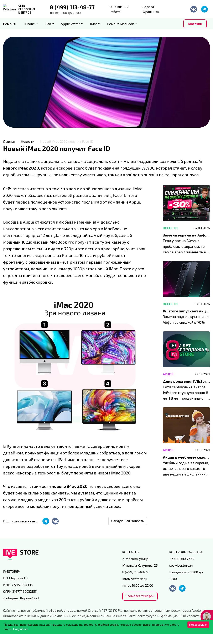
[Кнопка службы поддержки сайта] (207, 616)
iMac (93, 24)
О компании (119, 7)
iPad (48, 24)
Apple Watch (70, 24)
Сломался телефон (140, 596)
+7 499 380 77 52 (181, 559)
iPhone (29, 24)
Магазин (195, 24)
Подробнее (20, 629)
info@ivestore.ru (134, 579)
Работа (115, 12)
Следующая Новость (127, 521)
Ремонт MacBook (120, 24)
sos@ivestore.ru (181, 565)
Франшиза (150, 12)
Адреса (148, 7)
